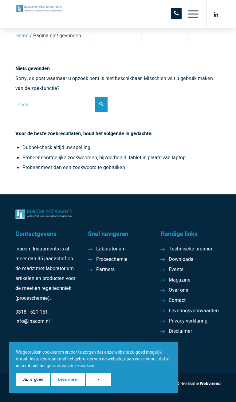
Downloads (181, 259)
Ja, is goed (32, 379)
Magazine (180, 280)
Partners (105, 269)
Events (176, 269)
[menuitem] (190, 14)
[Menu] (190, 14)
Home (22, 35)
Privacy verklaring (188, 321)
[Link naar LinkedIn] (216, 13)
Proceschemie (112, 259)
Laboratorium (111, 249)
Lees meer (68, 379)
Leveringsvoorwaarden (194, 311)
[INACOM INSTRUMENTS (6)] (39, 14)
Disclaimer (180, 331)
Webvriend (210, 383)
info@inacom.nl (32, 321)
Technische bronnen (191, 249)
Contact (177, 300)
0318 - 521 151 (31, 312)
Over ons (178, 290)
